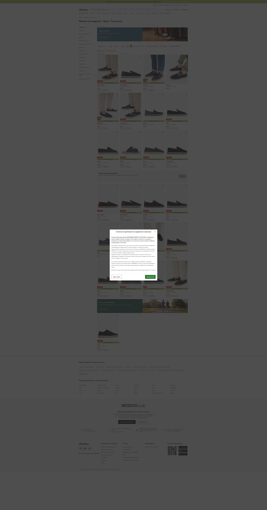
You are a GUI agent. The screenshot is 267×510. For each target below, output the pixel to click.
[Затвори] (155, 231)
